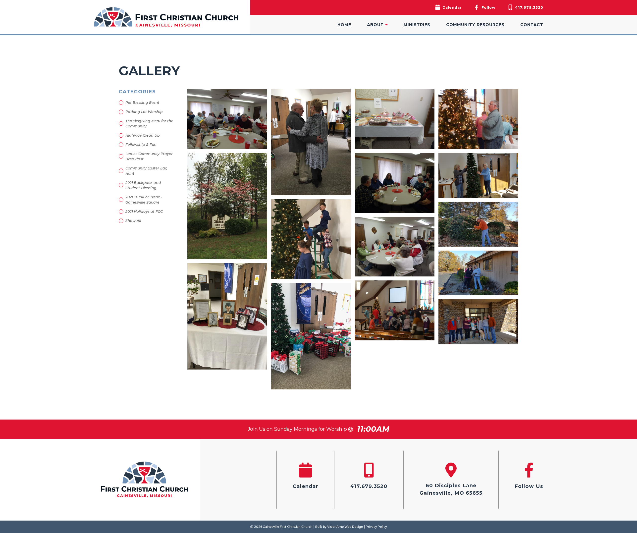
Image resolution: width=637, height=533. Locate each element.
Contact (531, 24)
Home (344, 24)
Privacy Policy (376, 527)
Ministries (417, 24)
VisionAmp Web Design (345, 527)
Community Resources (475, 24)
